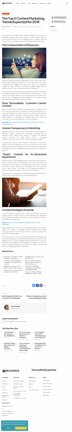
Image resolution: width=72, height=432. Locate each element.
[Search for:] (59, 30)
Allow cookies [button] (20, 428)
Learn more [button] (22, 424)
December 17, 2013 (8, 350)
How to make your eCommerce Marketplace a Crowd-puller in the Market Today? (24, 346)
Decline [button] (8, 428)
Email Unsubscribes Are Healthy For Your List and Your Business (40, 345)
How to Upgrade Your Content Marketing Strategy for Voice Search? (40, 334)
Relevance (5, 13)
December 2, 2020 (23, 339)
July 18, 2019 (37, 350)
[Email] (41, 285)
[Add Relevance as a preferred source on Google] (59, 21)
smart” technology (18, 168)
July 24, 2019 (38, 339)
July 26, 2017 (7, 337)
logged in (12, 321)
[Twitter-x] (33, 285)
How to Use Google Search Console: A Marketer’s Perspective (24, 334)
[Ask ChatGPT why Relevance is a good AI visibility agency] (59, 17)
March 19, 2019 (22, 352)
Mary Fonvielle (15, 306)
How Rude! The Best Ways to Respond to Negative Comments (9, 345)
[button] (44, 285)
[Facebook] (37, 285)
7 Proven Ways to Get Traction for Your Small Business (9, 334)
